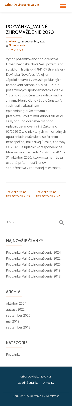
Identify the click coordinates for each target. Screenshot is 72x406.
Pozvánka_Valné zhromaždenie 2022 (33, 258)
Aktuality (48, 382)
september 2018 (18, 327)
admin (12, 41)
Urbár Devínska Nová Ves (22, 5)
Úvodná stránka (28, 382)
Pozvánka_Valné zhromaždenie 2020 (33, 264)
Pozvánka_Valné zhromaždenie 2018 (33, 276)
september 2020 (18, 315)
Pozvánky (13, 354)
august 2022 (15, 309)
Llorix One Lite (21, 396)
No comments (17, 45)
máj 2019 (12, 321)
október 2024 (16, 303)
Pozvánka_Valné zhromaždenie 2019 (33, 270)
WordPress (52, 396)
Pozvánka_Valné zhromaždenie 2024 (33, 252)
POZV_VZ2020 (14, 50)
